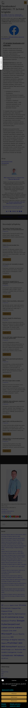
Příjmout (14, 693)
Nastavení (14, 700)
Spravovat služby (7, 690)
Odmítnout (14, 697)
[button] (26, 680)
